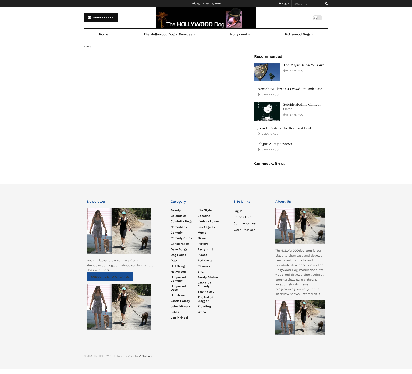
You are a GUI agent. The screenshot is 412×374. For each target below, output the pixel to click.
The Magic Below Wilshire (303, 65)
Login (285, 3)
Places (202, 255)
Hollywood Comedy (178, 278)
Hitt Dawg (178, 266)
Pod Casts (205, 260)
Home (103, 34)
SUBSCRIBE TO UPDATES (110, 276)
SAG (201, 271)
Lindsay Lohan (208, 221)
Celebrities (178, 215)
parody (203, 243)
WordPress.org (244, 229)
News (202, 238)
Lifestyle (204, 215)
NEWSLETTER (103, 17)
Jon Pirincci (179, 317)
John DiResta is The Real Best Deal (284, 128)
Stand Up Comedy (204, 284)
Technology (206, 291)
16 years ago (269, 133)
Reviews (204, 266)
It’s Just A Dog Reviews (275, 144)
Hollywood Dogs (298, 34)
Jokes (175, 312)
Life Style (205, 210)
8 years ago (294, 114)
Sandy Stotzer (208, 277)
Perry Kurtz (206, 249)
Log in (238, 211)
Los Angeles (206, 227)
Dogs (174, 260)
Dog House (178, 255)
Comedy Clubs (181, 238)
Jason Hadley (180, 301)
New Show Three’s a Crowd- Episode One (290, 89)
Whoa (202, 312)
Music (202, 232)
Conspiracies (180, 243)
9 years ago (294, 70)
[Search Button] (326, 3)
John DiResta (180, 306)
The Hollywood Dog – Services (168, 34)
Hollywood (238, 34)
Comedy (177, 232)
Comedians (179, 227)
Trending (204, 306)
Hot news (178, 295)
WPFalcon (145, 355)
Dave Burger (180, 249)
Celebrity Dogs (181, 221)
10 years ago (269, 94)
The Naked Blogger (205, 299)
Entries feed (242, 217)
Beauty (176, 210)
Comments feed (245, 223)
